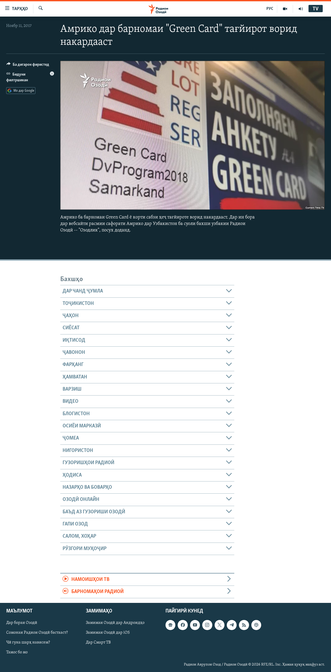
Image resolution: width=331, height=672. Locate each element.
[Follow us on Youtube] (195, 625)
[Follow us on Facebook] (182, 625)
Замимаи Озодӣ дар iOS (108, 633)
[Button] (27, 66)
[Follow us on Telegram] (232, 625)
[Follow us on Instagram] (207, 625)
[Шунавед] (301, 9)
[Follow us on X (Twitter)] (219, 625)
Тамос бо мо (17, 652)
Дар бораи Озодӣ (21, 623)
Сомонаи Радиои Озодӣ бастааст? (37, 633)
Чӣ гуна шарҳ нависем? (28, 642)
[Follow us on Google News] (170, 625)
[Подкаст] (256, 625)
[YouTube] (285, 9)
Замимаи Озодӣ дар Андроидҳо (115, 623)
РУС (269, 9)
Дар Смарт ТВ (98, 642)
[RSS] (244, 625)
